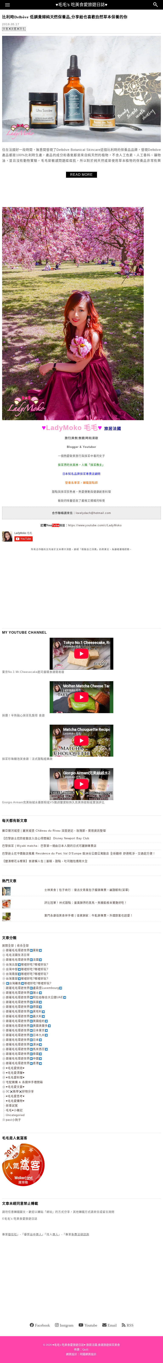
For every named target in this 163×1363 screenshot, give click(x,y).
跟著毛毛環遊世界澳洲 (22, 1044)
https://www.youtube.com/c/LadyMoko (95, 525)
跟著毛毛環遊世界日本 (22, 1039)
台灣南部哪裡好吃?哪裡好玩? (27, 973)
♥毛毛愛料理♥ (15, 1077)
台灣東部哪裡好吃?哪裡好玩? (27, 978)
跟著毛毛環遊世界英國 (22, 1002)
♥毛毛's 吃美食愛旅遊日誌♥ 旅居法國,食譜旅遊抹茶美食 (86, 1344)
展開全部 (8, 945)
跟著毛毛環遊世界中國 (22, 1058)
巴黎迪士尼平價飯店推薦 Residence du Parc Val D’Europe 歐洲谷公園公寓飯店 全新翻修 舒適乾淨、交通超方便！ (79, 853)
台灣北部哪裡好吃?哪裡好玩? (27, 964)
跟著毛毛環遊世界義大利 (24, 1016)
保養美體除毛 (14, 28)
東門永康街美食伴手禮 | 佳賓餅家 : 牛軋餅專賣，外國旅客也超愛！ (88, 915)
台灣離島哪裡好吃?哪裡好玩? (30, 983)
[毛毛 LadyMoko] (73, 419)
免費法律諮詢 (80, 1234)
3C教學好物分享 (20, 1091)
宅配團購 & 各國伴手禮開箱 (24, 1082)
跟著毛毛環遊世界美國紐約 (25, 1021)
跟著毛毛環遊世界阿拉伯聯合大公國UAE (34, 997)
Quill (85, 1349)
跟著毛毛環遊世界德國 (22, 1006)
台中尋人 (36, 1234)
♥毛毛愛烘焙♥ (15, 1068)
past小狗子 (13, 1119)
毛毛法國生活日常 (18, 954)
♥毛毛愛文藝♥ (15, 1086)
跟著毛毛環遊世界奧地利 (24, 1011)
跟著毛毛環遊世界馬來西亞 (25, 1049)
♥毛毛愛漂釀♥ (15, 1072)
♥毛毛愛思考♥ (15, 1096)
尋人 (55, 1234)
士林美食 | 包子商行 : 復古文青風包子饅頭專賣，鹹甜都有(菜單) (86, 889)
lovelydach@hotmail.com (93, 513)
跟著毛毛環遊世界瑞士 (22, 992)
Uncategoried (15, 1115)
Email (112, 1325)
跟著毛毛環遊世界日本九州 (25, 1035)
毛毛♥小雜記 (14, 1110)
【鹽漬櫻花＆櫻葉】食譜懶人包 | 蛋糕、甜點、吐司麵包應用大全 (45, 861)
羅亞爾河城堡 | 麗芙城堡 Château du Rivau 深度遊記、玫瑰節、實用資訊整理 (54, 830)
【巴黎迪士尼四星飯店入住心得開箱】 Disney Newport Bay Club (45, 838)
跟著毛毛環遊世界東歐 (22, 950)
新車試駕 (12, 1105)
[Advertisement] (34, 589)
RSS (130, 1325)
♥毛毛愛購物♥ (15, 1100)
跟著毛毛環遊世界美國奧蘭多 (27, 1025)
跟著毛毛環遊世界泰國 (22, 1053)
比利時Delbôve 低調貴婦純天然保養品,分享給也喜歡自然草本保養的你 (65, 17)
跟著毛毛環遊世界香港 (22, 1063)
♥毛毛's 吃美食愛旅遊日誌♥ (81, 4)
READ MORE (81, 174)
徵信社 (12, 1234)
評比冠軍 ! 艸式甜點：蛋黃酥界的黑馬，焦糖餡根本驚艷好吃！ (85, 902)
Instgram (66, 1325)
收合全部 (23, 945)
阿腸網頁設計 (88, 1354)
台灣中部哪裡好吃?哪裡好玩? (27, 969)
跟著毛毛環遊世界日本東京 (25, 1030)
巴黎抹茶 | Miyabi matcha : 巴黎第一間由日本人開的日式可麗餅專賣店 (49, 845)
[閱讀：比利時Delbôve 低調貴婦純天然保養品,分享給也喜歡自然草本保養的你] (81, 141)
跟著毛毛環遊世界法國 (22, 959)
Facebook (42, 1325)
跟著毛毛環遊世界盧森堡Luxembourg (32, 987)
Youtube (90, 1325)
